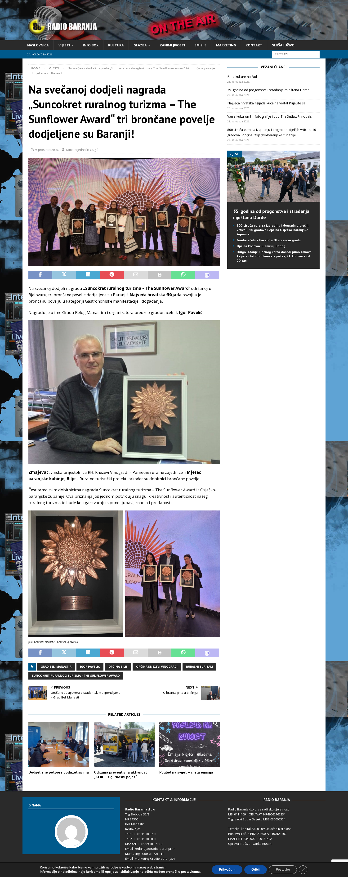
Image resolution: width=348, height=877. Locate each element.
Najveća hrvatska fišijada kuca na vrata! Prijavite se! (266, 103)
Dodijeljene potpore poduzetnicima (58, 772)
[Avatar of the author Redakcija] (71, 843)
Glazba (140, 45)
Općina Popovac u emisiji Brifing (261, 246)
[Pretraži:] (296, 54)
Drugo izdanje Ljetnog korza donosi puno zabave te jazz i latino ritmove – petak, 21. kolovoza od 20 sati (274, 256)
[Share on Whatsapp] (183, 275)
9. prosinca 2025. (47, 150)
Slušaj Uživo (283, 45)
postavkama (190, 872)
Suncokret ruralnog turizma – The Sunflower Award (76, 676)
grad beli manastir (56, 667)
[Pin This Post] (112, 275)
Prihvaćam (227, 869)
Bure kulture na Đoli (242, 76)
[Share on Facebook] (40, 275)
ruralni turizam (199, 667)
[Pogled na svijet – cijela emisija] (189, 744)
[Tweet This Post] (64, 275)
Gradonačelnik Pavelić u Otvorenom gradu (269, 240)
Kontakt (254, 45)
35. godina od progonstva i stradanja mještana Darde (268, 90)
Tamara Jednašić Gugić (82, 150)
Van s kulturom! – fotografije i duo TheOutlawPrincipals (269, 116)
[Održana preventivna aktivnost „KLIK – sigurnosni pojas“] (124, 744)
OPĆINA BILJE (118, 667)
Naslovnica (38, 45)
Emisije (200, 45)
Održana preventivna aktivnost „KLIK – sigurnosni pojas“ (120, 774)
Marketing (226, 45)
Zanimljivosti (172, 45)
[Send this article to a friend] (136, 275)
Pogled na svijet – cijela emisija (186, 772)
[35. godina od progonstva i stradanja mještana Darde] (273, 199)
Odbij (255, 869)
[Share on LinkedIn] (88, 275)
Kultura (116, 45)
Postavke (283, 869)
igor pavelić (90, 667)
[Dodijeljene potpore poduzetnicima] (58, 744)
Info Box (90, 45)
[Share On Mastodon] (207, 275)
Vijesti (64, 45)
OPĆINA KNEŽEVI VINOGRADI (157, 667)
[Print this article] (160, 275)
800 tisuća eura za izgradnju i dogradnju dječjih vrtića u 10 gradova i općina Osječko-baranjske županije (273, 229)
